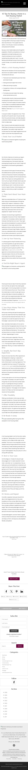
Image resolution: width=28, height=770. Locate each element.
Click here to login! (14, 636)
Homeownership (5, 662)
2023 (5, 700)
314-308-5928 (16, 742)
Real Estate (16, 596)
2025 (5, 695)
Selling (3, 657)
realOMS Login (14, 767)
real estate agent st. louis (7, 661)
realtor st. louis (13, 599)
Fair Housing (20, 758)
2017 (5, 717)
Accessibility (14, 758)
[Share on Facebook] (6, 591)
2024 (5, 698)
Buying (3, 596)
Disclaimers (24, 766)
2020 (5, 708)
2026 (5, 692)
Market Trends (23, 596)
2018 (5, 714)
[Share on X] (11, 591)
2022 (5, 703)
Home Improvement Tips (7, 672)
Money (3, 666)
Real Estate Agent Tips (6, 664)
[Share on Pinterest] (17, 591)
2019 (5, 711)
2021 (5, 706)
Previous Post (7, 608)
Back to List (14, 578)
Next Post (22, 608)
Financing (9, 596)
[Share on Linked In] (22, 591)
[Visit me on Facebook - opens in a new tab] (14, 682)
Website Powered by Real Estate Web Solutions (14, 764)
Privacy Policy (8, 758)
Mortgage (4, 670)
